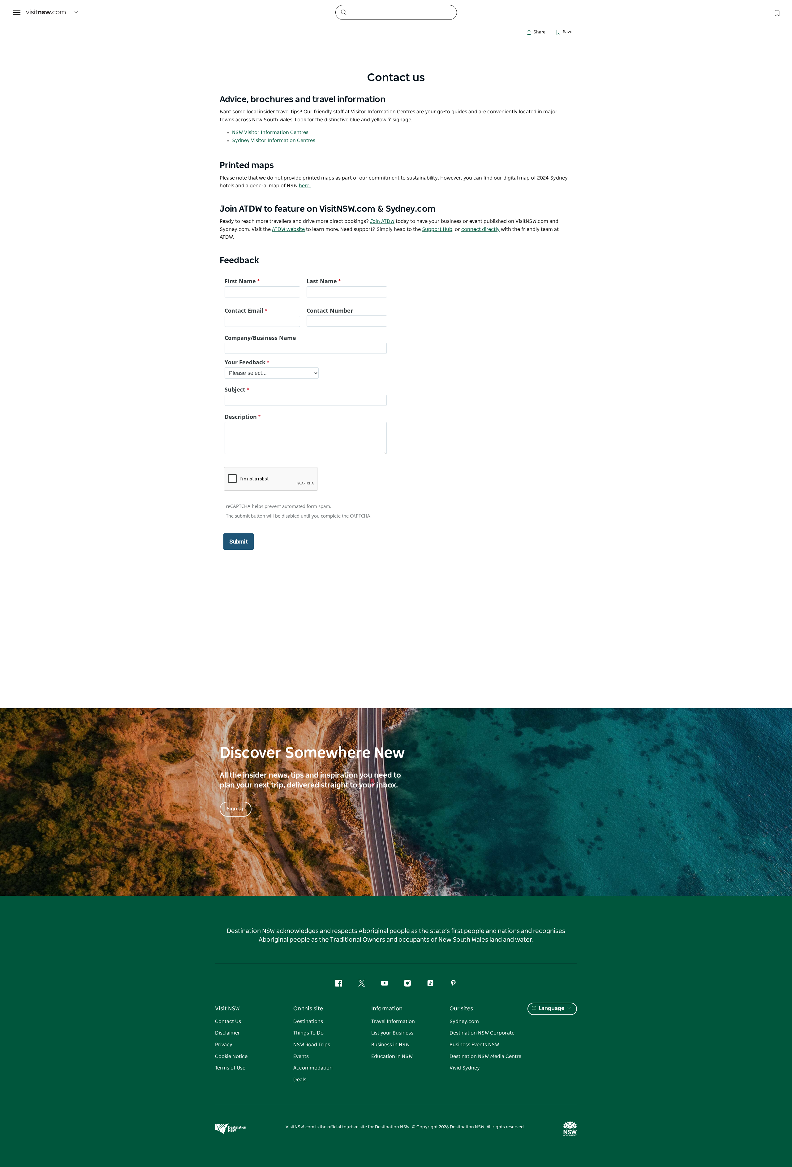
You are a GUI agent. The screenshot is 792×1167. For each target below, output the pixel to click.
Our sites (461, 1009)
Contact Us (228, 1021)
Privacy (223, 1044)
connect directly (480, 229)
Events (301, 1056)
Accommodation (313, 1067)
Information (386, 1009)
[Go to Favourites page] (776, 12)
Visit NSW (227, 1009)
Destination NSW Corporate (482, 1032)
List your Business (392, 1032)
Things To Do (308, 1032)
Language (551, 1008)
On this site (308, 1009)
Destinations (308, 1021)
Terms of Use (230, 1067)
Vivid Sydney (465, 1067)
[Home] (46, 12)
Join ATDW (382, 221)
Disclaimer (227, 1032)
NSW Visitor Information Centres (270, 132)
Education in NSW (392, 1056)
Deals (299, 1079)
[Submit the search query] (343, 12)
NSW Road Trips (311, 1044)
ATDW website (288, 229)
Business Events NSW (474, 1044)
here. (305, 185)
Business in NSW (390, 1044)
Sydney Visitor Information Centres (273, 140)
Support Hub (437, 229)
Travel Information (393, 1021)
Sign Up (235, 808)
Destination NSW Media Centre (485, 1056)
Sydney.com (464, 1021)
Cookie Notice (231, 1056)
